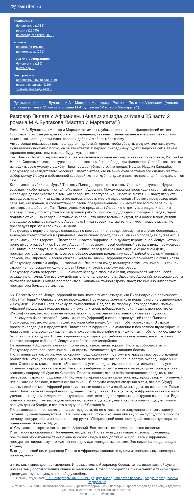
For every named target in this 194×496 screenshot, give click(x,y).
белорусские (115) (29, 63)
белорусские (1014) (30, 25)
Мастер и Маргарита (92, 103)
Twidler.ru (29, 6)
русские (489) (25, 68)
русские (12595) (27, 30)
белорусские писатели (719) (36, 80)
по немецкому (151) (30, 51)
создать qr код (155, 478)
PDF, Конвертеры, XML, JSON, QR (69, 478)
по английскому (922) (31, 47)
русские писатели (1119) (33, 84)
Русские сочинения (29, 103)
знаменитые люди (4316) (34, 89)
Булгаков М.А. (60, 103)
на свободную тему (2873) (35, 35)
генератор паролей (128, 478)
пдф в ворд (104, 478)
